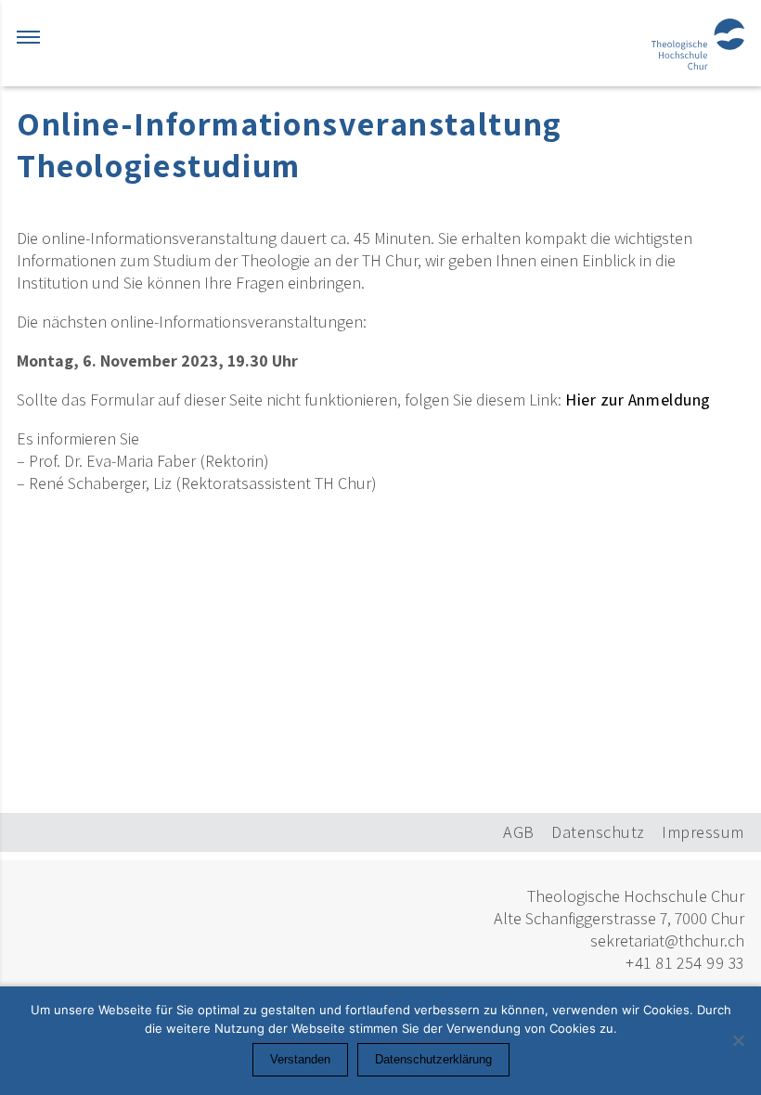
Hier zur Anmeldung (638, 399)
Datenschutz (598, 832)
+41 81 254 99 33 (685, 962)
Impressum (703, 832)
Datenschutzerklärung (433, 1059)
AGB (519, 832)
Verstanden (300, 1059)
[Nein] (738, 1040)
